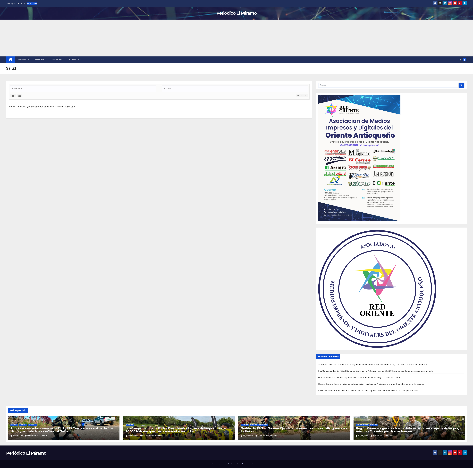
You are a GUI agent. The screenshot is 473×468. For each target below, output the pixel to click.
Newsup (245, 464)
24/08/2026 (363, 436)
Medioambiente (362, 425)
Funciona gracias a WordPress (224, 464)
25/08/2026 (248, 436)
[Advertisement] (236, 38)
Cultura (14, 425)
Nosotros (23, 60)
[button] (460, 59)
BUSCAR (300, 96)
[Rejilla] (13, 95)
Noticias (40, 60)
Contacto (75, 60)
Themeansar (256, 464)
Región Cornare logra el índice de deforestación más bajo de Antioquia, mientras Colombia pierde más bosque (371, 384)
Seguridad (33, 425)
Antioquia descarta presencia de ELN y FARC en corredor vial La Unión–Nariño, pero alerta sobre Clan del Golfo (372, 364)
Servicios (57, 60)
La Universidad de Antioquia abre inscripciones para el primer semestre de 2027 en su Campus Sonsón (368, 390)
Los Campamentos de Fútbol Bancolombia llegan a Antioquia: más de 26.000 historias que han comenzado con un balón (376, 371)
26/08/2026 (18, 436)
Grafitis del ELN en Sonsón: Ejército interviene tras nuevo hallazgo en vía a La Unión (359, 377)
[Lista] (19, 95)
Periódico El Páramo (236, 13)
